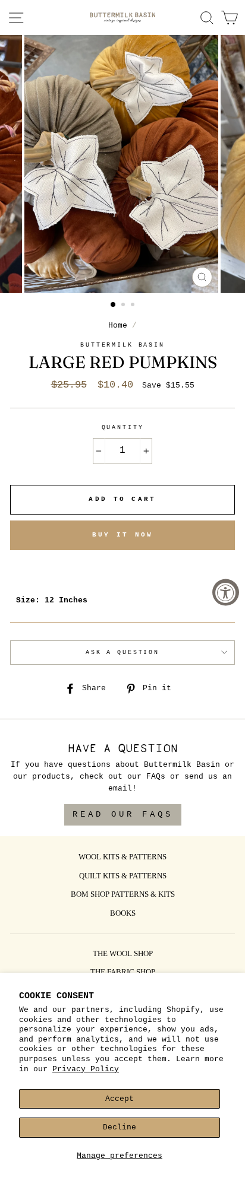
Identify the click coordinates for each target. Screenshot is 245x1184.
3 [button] (134, 306)
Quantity (123, 427)
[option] (122, 164)
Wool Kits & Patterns (122, 857)
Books (123, 914)
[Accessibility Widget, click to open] (225, 592)
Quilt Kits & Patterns (123, 876)
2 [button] (124, 306)
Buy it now (122, 534)
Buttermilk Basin (122, 345)
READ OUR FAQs (123, 814)
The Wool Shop (123, 954)
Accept (119, 1098)
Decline (119, 1127)
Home (117, 325)
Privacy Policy (85, 1069)
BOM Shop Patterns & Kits (123, 895)
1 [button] (114, 305)
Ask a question (122, 652)
